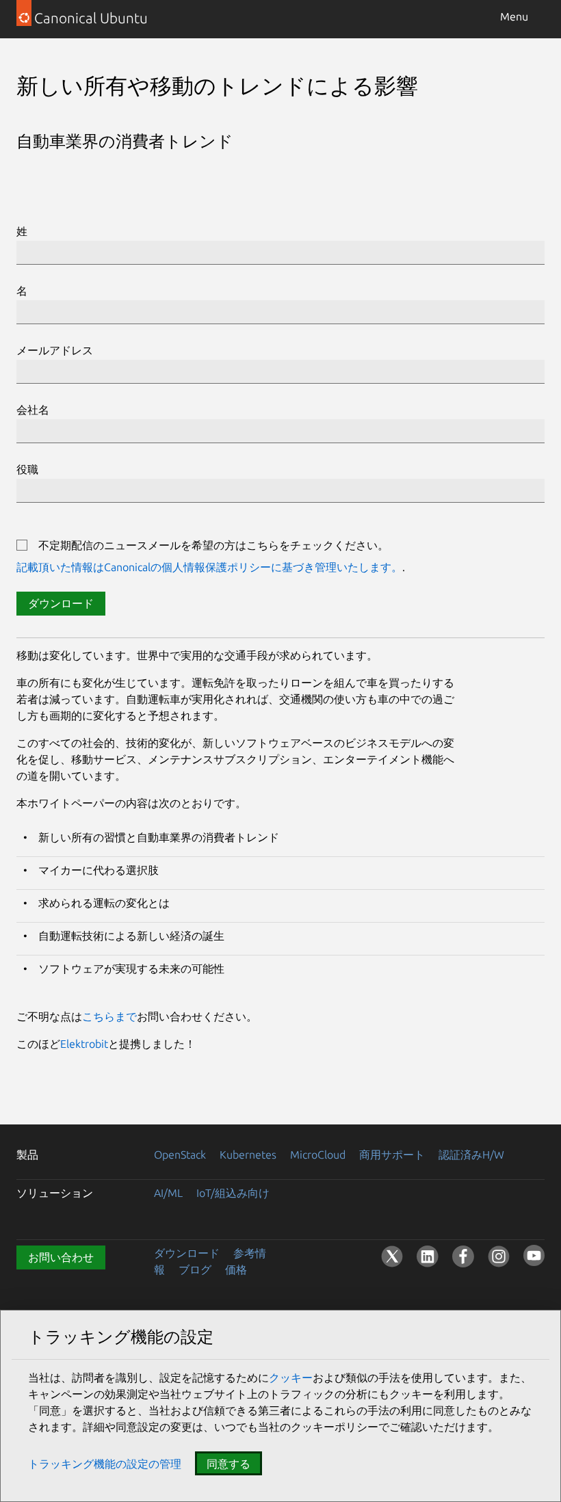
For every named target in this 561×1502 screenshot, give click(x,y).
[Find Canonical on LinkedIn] (428, 1256)
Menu (514, 16)
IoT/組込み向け (233, 1193)
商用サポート (392, 1154)
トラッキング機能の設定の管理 (104, 1464)
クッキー (291, 1377)
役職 (27, 469)
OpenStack (180, 1154)
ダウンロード (61, 603)
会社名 (32, 410)
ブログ (195, 1269)
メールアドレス (54, 350)
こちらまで (109, 1016)
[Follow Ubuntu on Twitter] (392, 1256)
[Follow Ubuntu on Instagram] (499, 1256)
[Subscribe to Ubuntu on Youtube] (534, 1262)
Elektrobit (84, 1044)
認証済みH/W (471, 1154)
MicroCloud (317, 1154)
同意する (228, 1464)
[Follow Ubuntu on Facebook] (463, 1256)
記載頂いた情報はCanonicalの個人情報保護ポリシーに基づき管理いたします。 (209, 567)
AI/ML (168, 1193)
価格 (236, 1269)
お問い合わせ (61, 1257)
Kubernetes (248, 1154)
